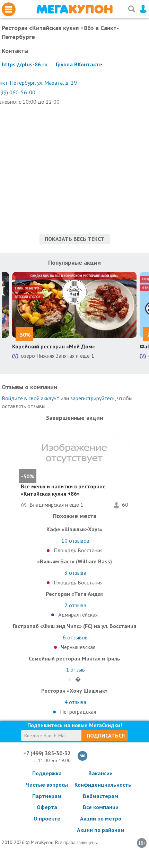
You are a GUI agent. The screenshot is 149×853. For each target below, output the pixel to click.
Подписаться (106, 735)
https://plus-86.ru (24, 64)
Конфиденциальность (100, 784)
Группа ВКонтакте (79, 64)
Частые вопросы (47, 784)
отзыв (75, 669)
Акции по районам (100, 829)
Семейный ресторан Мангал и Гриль (74, 658)
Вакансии (100, 773)
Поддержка (47, 773)
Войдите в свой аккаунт (30, 398)
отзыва (75, 572)
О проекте (47, 818)
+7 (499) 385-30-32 (47, 753)
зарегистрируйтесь (92, 398)
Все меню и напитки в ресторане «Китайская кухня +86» (63, 490)
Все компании (101, 807)
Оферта (47, 807)
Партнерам (46, 796)
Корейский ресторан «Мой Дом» (53, 346)
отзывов (75, 540)
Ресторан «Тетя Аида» (75, 593)
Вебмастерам (100, 796)
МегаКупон (74, 9)
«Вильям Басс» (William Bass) (74, 561)
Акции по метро (100, 818)
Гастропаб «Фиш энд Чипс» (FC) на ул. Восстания (74, 625)
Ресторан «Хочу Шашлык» (74, 690)
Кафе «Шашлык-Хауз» (74, 529)
